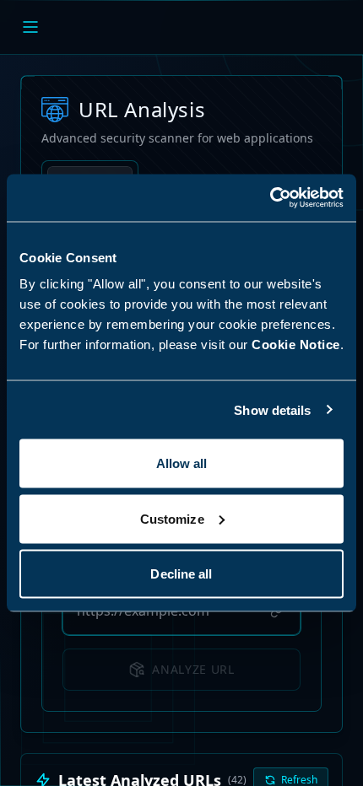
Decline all (181, 574)
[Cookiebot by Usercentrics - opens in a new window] (270, 198)
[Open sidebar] (30, 27)
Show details (272, 409)
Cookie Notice (296, 344)
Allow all (182, 463)
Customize (172, 518)
